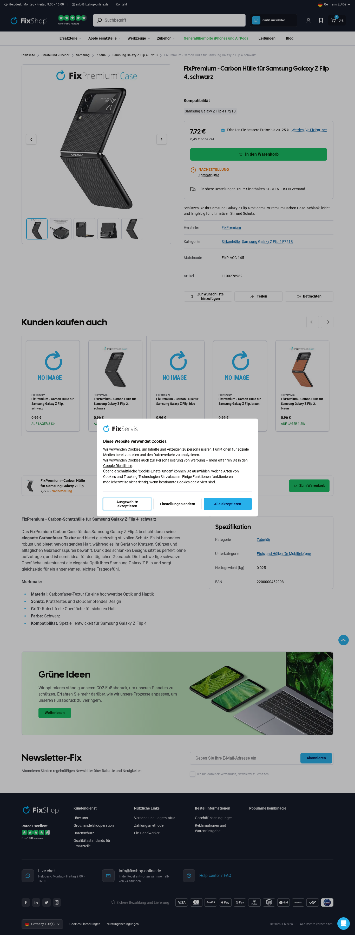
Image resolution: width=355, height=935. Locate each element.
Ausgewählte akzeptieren (127, 504)
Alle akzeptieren (227, 504)
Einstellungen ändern (177, 504)
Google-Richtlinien (117, 466)
